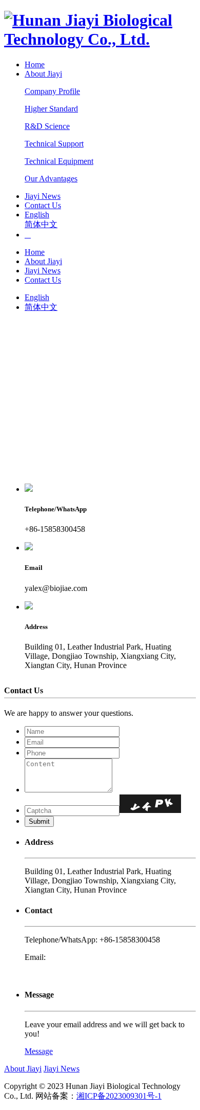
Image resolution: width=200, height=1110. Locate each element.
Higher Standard (51, 108)
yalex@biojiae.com (79, 957)
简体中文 (41, 224)
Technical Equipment (59, 161)
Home (35, 64)
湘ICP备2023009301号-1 (119, 1096)
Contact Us (43, 205)
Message (39, 1051)
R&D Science (47, 126)
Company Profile (52, 91)
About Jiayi (43, 73)
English (37, 214)
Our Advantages (51, 178)
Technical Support (54, 143)
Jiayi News (43, 196)
